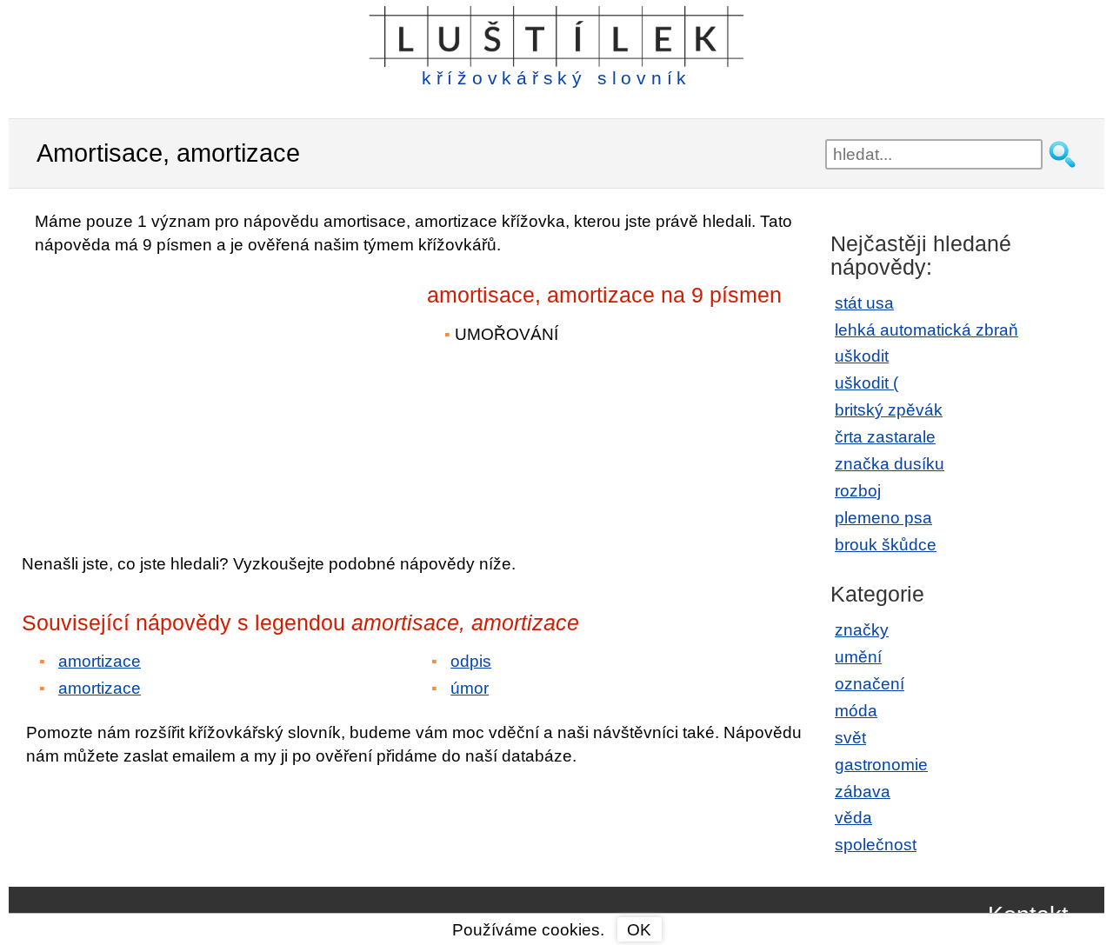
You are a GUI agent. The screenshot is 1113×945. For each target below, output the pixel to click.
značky (862, 630)
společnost (875, 844)
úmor (469, 688)
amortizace (99, 661)
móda (856, 711)
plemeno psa (883, 518)
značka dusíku (889, 464)
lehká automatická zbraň (926, 330)
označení (869, 684)
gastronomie (881, 764)
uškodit (862, 356)
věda (853, 818)
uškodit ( (866, 383)
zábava (862, 791)
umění (858, 657)
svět (850, 738)
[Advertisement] (174, 392)
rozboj (858, 491)
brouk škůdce (885, 545)
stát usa (864, 303)
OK (639, 930)
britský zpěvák (889, 410)
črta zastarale (885, 437)
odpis (470, 661)
